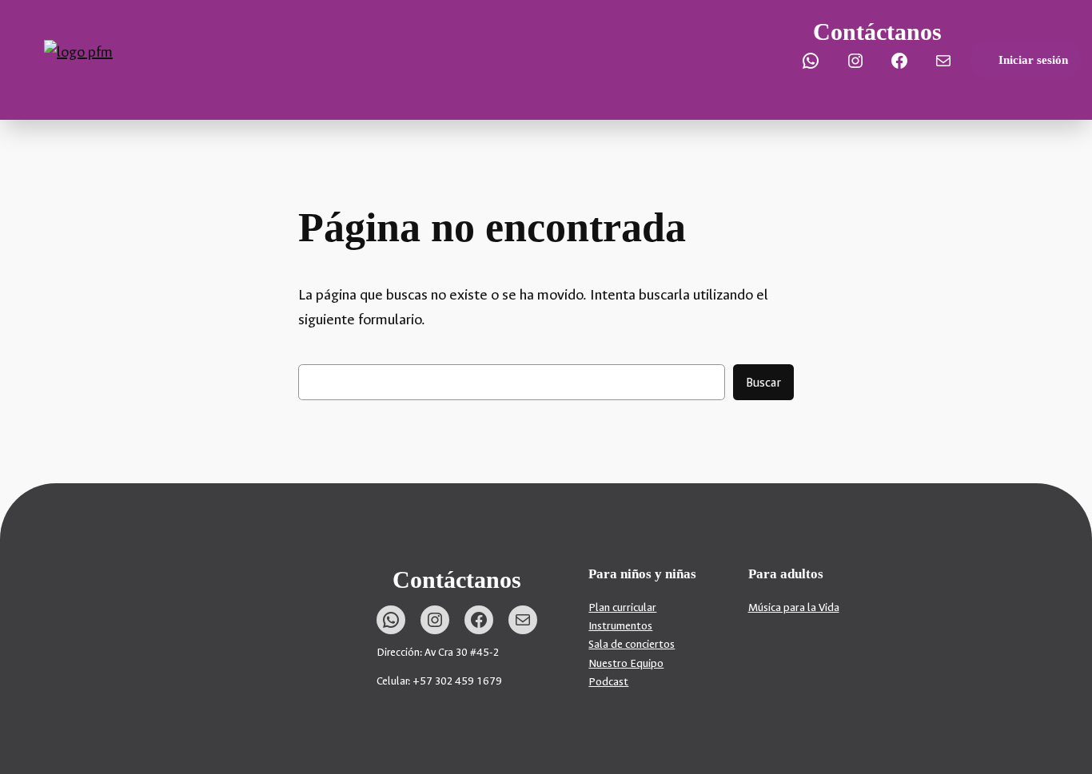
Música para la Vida (793, 607)
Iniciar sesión (1033, 60)
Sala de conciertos (631, 644)
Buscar (763, 383)
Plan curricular (622, 607)
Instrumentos (620, 625)
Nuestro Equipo (626, 663)
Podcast (608, 681)
